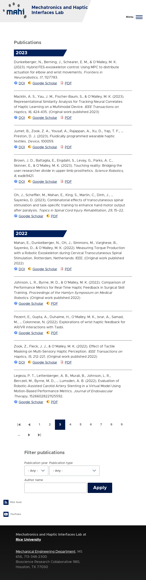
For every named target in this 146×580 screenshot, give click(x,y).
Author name (33, 480)
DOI (22, 83)
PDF (68, 83)
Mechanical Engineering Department (45, 551)
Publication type (61, 462)
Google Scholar (45, 83)
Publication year (36, 462)
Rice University (28, 539)
